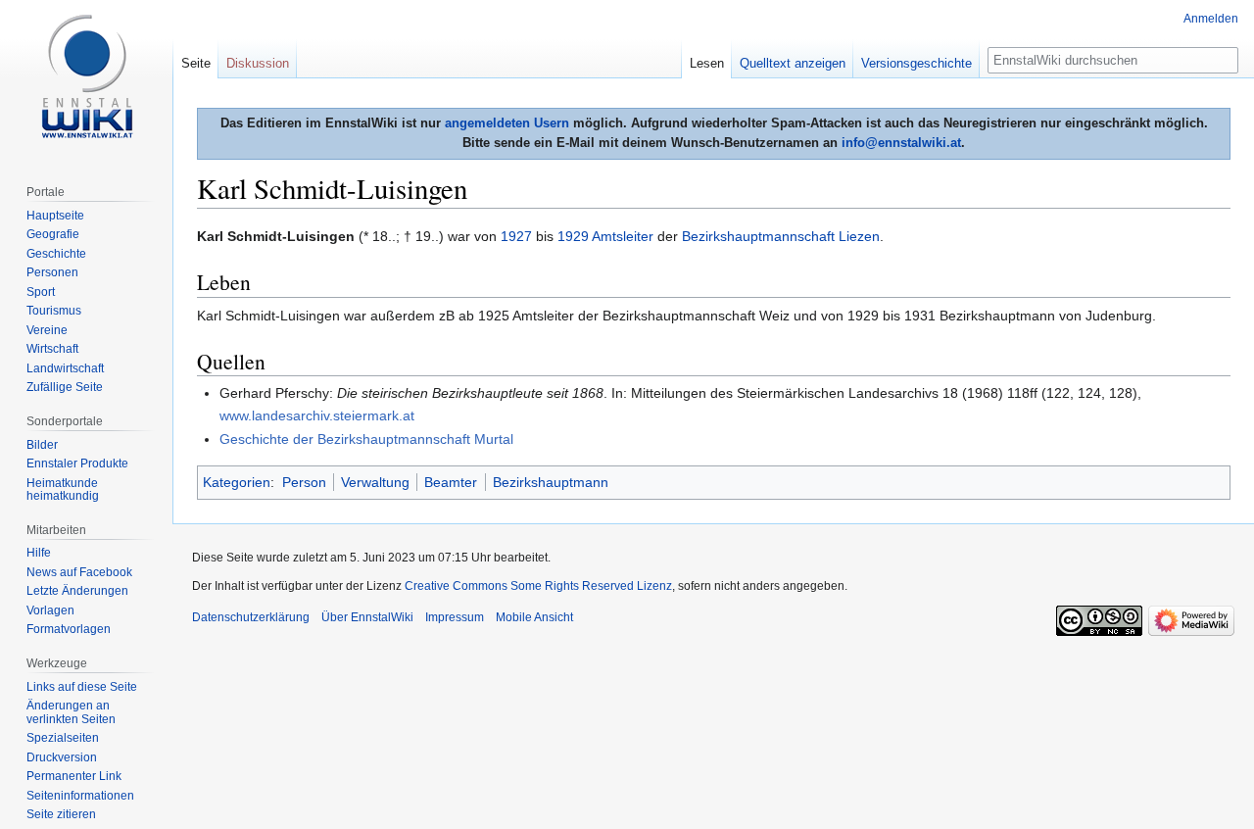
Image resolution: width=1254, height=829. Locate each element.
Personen (52, 272)
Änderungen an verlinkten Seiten (71, 712)
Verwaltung (375, 482)
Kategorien (236, 482)
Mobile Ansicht (534, 617)
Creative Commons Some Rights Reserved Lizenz (538, 586)
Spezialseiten (62, 738)
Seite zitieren (61, 814)
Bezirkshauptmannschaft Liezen (781, 236)
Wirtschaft (52, 349)
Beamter (450, 482)
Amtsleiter (622, 236)
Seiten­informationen (80, 796)
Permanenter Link (73, 776)
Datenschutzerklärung (251, 617)
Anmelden (1210, 18)
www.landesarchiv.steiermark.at (316, 415)
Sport (40, 292)
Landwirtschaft (65, 368)
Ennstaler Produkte (77, 463)
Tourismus (53, 310)
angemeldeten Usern (507, 123)
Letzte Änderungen (77, 591)
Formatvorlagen (68, 629)
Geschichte (56, 254)
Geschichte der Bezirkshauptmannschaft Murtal (366, 439)
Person (304, 482)
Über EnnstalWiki (367, 617)
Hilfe (38, 553)
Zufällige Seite (64, 387)
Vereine (47, 330)
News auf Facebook (79, 572)
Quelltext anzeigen (792, 63)
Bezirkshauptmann (550, 482)
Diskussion (257, 63)
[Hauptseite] (86, 78)
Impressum (454, 617)
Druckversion (61, 757)
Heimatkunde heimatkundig (62, 490)
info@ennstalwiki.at (901, 142)
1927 (516, 236)
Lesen (707, 63)
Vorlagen (50, 610)
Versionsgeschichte (916, 63)
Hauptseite (55, 215)
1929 (573, 236)
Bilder (42, 445)
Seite (196, 63)
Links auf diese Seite (81, 687)
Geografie (52, 234)
